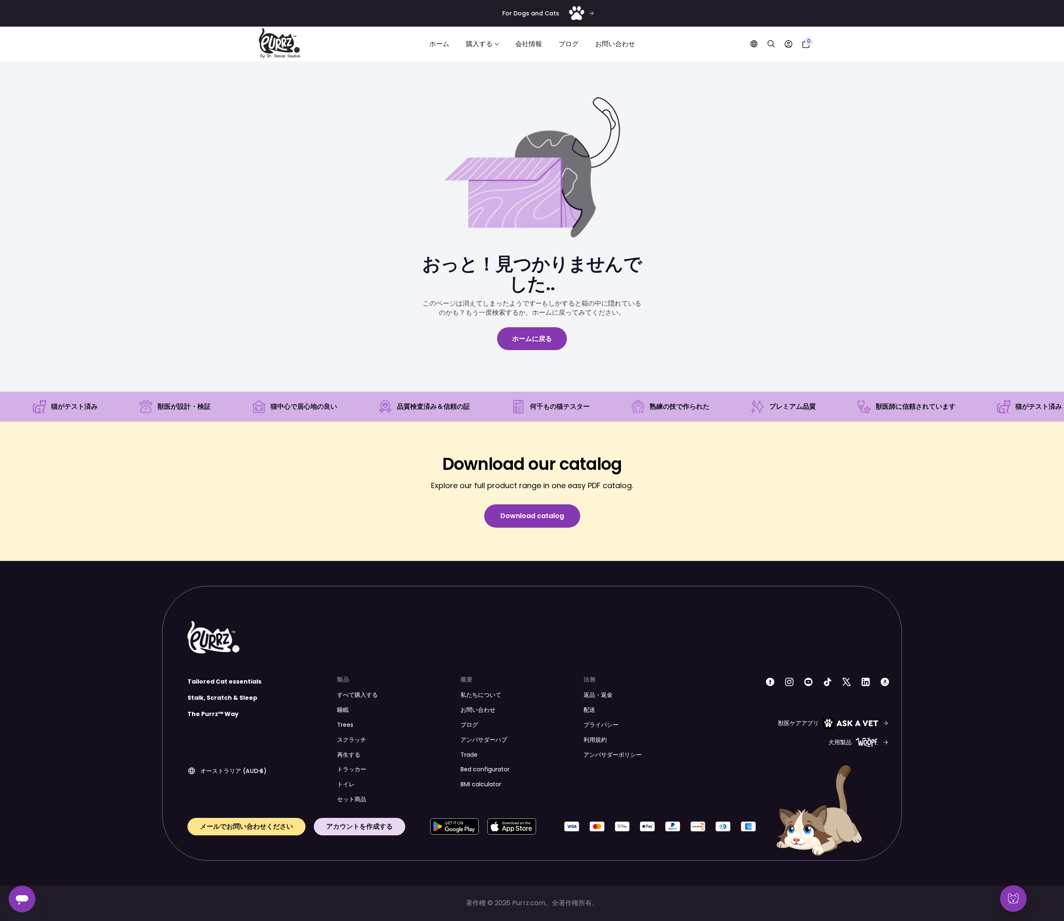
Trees (345, 725)
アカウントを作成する (359, 826)
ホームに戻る (532, 338)
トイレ (346, 784)
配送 (589, 710)
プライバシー (601, 725)
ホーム (439, 44)
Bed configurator (485, 769)
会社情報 (528, 44)
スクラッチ (351, 740)
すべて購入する (357, 695)
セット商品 (351, 799)
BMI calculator (481, 784)
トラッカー (351, 769)
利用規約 (595, 740)
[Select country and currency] (754, 44)
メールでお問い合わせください (246, 826)
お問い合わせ (615, 44)
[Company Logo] (279, 44)
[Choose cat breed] (1013, 898)
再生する (348, 755)
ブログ (569, 44)
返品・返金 (598, 695)
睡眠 (343, 710)
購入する (479, 44)
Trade (469, 755)
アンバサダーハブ (484, 740)
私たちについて (481, 695)
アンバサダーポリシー (613, 755)
